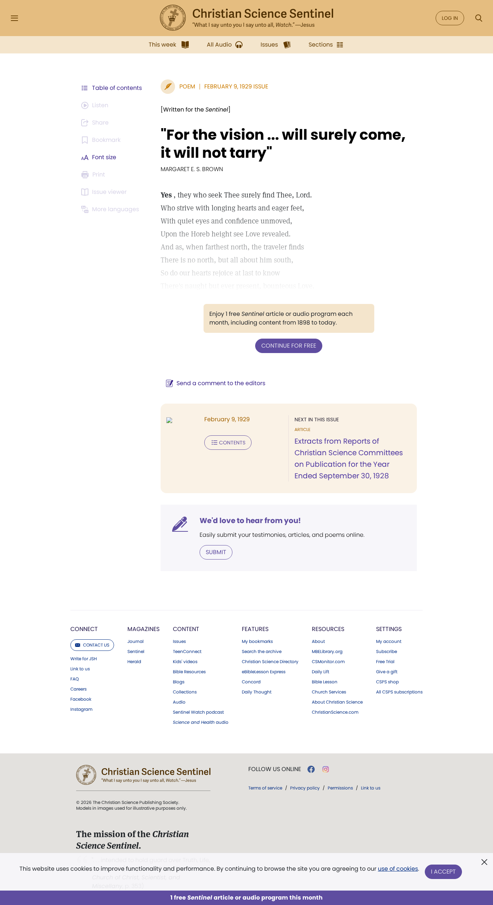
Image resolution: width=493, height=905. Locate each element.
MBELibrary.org (327, 651)
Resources (328, 629)
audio (200, 722)
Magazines (143, 629)
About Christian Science (337, 702)
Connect (84, 629)
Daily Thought (256, 692)
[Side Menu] (14, 18)
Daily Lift (320, 672)
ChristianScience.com (335, 712)
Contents (232, 442)
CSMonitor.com (328, 662)
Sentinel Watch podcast (198, 712)
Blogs (178, 682)
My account (388, 641)
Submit (216, 552)
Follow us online (274, 769)
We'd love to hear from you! (250, 520)
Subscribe (386, 651)
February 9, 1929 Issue (236, 86)
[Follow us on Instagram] (325, 769)
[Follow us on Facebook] (311, 769)
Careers (78, 689)
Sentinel (135, 651)
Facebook (80, 699)
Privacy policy (305, 788)
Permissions (340, 788)
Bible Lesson (324, 682)
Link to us (80, 669)
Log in (450, 18)
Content (186, 629)
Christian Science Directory (270, 662)
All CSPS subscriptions (399, 692)
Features (255, 629)
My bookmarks (257, 641)
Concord (251, 682)
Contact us (96, 645)
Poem (187, 86)
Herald (134, 662)
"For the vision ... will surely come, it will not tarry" (283, 144)
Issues (179, 641)
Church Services (329, 692)
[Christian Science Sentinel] (246, 18)
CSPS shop (387, 682)
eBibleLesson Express (263, 672)
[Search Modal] (478, 18)
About (318, 641)
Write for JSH (83, 659)
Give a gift (386, 672)
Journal (135, 641)
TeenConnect (187, 651)
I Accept (443, 871)
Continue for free (288, 345)
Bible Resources (189, 672)
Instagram (81, 709)
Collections (185, 692)
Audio (179, 702)
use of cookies (398, 869)
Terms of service (265, 788)
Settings (389, 629)
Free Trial (385, 662)
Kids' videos (185, 662)
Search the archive (262, 651)
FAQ (74, 679)
